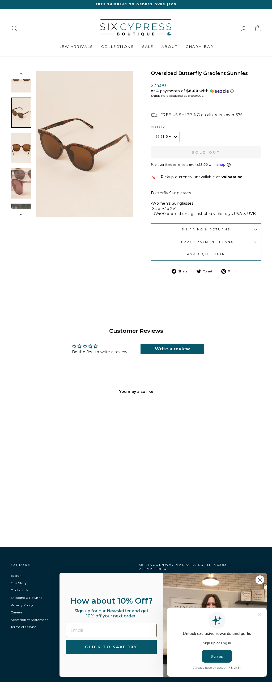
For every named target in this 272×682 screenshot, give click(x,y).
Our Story (19, 583)
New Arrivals (76, 46)
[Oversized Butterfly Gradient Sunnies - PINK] (39, 515)
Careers (17, 612)
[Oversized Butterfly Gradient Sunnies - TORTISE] (32, 515)
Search (16, 576)
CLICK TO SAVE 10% (111, 647)
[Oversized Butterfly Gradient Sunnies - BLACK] (25, 515)
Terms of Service (23, 627)
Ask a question (206, 254)
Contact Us (20, 590)
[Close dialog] (260, 579)
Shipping (158, 96)
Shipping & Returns (206, 229)
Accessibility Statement (29, 620)
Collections (117, 46)
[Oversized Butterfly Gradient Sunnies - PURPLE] (54, 515)
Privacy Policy (22, 605)
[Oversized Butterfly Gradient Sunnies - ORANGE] (46, 515)
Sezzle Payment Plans (206, 242)
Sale (148, 46)
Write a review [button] (172, 348)
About (170, 46)
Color (158, 127)
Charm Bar (199, 46)
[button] (206, 91)
